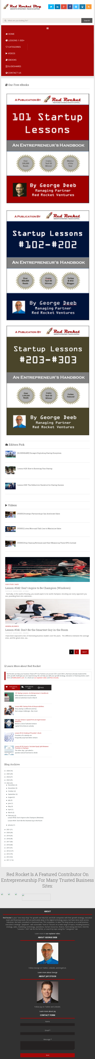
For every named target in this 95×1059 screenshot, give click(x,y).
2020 (8, 833)
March (10, 813)
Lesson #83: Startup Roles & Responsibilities (29, 706)
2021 (8, 830)
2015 (8, 848)
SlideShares (14, 66)
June (9, 803)
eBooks (12, 59)
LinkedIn (52, 968)
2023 (8, 780)
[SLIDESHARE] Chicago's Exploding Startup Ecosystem (39, 453)
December (11, 785)
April (10, 810)
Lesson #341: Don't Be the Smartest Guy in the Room (36, 630)
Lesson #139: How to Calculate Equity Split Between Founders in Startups (32, 747)
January (10, 825)
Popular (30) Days (29, 687)
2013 (8, 854)
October (11, 791)
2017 (8, 842)
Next (84, 652)
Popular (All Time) (13, 687)
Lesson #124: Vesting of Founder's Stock (28, 733)
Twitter (45, 968)
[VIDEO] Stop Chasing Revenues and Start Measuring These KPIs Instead (46, 543)
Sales (16, 584)
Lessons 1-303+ (16, 40)
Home (11, 34)
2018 (8, 839)
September (12, 794)
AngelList (62, 968)
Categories (14, 46)
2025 (8, 774)
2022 (8, 783)
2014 (8, 851)
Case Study (9, 584)
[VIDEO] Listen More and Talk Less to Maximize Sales (39, 528)
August (10, 797)
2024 (8, 777)
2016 (8, 845)
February (11, 816)
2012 (8, 857)
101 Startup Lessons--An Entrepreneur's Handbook (31, 693)
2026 (8, 771)
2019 (8, 836)
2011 (8, 860)
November (12, 788)
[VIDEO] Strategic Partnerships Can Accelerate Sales (38, 514)
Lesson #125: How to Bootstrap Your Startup (34, 468)
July (9, 800)
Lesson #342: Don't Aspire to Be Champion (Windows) (37, 588)
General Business (12, 626)
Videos (11, 53)
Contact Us (14, 72)
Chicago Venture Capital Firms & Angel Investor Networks (30, 720)
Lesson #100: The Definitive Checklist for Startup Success (40, 485)
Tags (42, 687)
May (9, 806)
